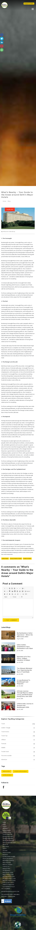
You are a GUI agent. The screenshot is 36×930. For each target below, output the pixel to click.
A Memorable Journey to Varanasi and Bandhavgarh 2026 (25, 705)
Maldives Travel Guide (9, 880)
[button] (7, 588)
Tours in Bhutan (7, 834)
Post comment (11, 620)
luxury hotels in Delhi (15, 558)
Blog (9, 201)
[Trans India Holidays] (4, 8)
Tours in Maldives (8, 838)
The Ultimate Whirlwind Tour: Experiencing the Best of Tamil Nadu (24, 670)
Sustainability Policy (9, 886)
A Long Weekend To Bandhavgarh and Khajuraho (23, 682)
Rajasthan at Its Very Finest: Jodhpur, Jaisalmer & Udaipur (23, 658)
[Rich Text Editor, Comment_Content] (18, 607)
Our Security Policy (8, 882)
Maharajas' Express (8, 860)
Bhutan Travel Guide (9, 876)
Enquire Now (28, 3)
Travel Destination (8, 840)
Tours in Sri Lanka (8, 836)
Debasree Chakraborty (9, 231)
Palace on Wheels (8, 858)
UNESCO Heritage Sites (9, 842)
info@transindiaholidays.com (10, 891)
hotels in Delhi (27, 558)
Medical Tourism (7, 864)
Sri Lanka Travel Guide (9, 878)
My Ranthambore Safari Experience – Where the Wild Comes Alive (25, 634)
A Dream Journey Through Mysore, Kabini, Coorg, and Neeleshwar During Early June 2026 (25, 693)
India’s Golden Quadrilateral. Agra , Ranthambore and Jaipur (25, 646)
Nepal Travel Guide (8, 874)
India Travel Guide (8, 872)
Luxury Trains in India (9, 856)
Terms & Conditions (8, 884)
